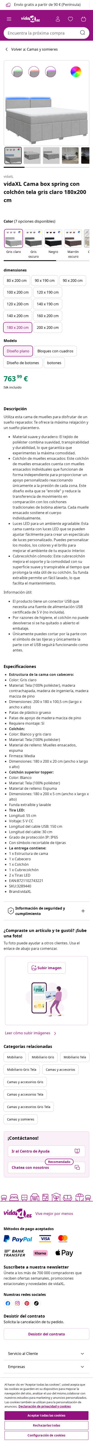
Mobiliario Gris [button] (43, 1057)
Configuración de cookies (46, 1435)
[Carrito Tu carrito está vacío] (83, 19)
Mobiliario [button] (14, 1057)
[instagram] (17, 1303)
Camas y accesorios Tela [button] (25, 1094)
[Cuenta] (58, 19)
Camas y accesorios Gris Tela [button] (28, 1107)
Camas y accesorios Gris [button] (25, 1082)
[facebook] (8, 1303)
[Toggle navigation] (9, 19)
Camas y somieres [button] (20, 1119)
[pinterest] (27, 1303)
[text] (16, 379)
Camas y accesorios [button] (60, 1069)
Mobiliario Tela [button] (75, 1057)
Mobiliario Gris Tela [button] (21, 1069)
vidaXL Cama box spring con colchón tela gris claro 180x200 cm (45, 192)
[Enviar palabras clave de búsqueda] (82, 32)
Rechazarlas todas (46, 1425)
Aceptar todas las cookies (46, 1415)
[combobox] (46, 33)
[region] (46, 1409)
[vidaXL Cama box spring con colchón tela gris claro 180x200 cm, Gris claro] (46, 103)
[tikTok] (36, 1303)
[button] (43, 5)
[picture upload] (47, 999)
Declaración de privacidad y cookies (45, 1406)
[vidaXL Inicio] (30, 19)
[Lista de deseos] (70, 19)
